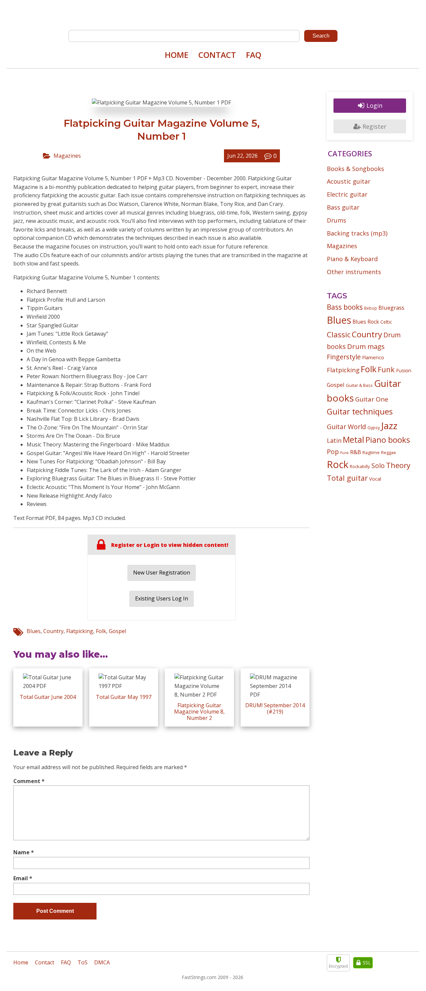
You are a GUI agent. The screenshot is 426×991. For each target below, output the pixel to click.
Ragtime (371, 452)
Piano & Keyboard (352, 259)
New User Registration (161, 572)
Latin (334, 440)
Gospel (117, 631)
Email (22, 878)
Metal (353, 439)
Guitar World (346, 426)
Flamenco (373, 357)
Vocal (375, 478)
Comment (29, 781)
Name (23, 852)
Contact (217, 54)
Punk (344, 452)
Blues (34, 631)
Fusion (403, 370)
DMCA (102, 962)
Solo (378, 465)
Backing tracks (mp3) (357, 233)
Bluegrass (391, 307)
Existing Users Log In (161, 598)
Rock (337, 464)
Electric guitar (347, 194)
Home (176, 54)
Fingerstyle (344, 356)
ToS (83, 962)
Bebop (370, 308)
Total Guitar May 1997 (123, 697)
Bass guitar (343, 207)
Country (53, 631)
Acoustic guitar (348, 181)
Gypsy (373, 427)
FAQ (253, 54)
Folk (101, 631)
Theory (398, 465)
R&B (355, 452)
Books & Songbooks (355, 169)
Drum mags (366, 346)
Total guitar (347, 478)
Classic (338, 334)
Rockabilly (360, 466)
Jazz (389, 425)
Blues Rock (365, 321)
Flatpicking (79, 631)
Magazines (67, 155)
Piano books (387, 439)
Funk (386, 369)
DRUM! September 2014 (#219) (275, 708)
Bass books (345, 307)
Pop (333, 451)
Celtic (386, 322)
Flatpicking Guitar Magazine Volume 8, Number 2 (199, 712)
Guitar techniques (360, 411)
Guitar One (371, 399)
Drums (336, 220)
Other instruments (354, 272)
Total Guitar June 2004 (48, 697)
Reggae (388, 452)
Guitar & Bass (359, 385)
